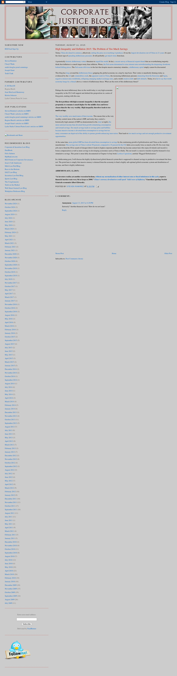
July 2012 (8, 473)
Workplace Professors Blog (15, 191)
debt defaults (142, 78)
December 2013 (11, 412)
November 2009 (11, 588)
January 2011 (10, 538)
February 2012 (10, 491)
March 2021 (9, 243)
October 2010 (10, 549)
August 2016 (10, 315)
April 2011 (9, 527)
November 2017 (11, 282)
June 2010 (9, 563)
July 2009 (8, 603)
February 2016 (10, 329)
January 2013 (10, 452)
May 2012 (9, 480)
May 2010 (9, 567)
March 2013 (9, 444)
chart (100, 122)
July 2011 (8, 516)
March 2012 (9, 488)
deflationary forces (86, 73)
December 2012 (11, 455)
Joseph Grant (10, 70)
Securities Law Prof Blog (14, 175)
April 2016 (9, 322)
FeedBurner (31, 628)
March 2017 (9, 297)
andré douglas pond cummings (16, 67)
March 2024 (9, 228)
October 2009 (10, 592)
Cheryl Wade (10, 64)
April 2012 (9, 484)
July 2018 (8, 279)
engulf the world (102, 61)
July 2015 (8, 347)
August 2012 (10, 470)
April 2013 (9, 441)
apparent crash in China (101, 75)
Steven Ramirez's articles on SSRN (18, 111)
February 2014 (10, 405)
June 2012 (9, 477)
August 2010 (10, 556)
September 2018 (11, 275)
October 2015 (10, 336)
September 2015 (11, 340)
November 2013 (11, 416)
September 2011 (11, 509)
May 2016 (9, 318)
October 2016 (10, 308)
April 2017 (9, 293)
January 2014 (10, 408)
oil (70, 75)
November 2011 (11, 502)
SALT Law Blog (11, 172)
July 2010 (8, 560)
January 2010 (10, 581)
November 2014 (11, 372)
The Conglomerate (12, 182)
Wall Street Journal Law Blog (16, 188)
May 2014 (9, 394)
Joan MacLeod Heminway (14, 92)
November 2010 (11, 545)
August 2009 (10, 599)
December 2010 (11, 542)
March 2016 (9, 326)
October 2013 (10, 419)
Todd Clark (9, 73)
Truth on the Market (12, 185)
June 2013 (9, 434)
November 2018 (11, 268)
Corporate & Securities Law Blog (17, 147)
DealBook (8, 150)
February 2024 (10, 232)
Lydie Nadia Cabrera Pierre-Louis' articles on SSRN (24, 126)
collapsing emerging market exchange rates (97, 78)
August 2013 (10, 426)
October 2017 (10, 286)
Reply (64, 210)
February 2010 (10, 578)
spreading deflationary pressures (80, 55)
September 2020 (11, 264)
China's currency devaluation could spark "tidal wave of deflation (119, 179)
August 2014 (10, 383)
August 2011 (10, 513)
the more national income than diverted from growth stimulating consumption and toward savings (83, 125)
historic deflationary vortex (76, 61)
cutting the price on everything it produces (107, 52)
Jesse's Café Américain (13, 163)
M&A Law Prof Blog (12, 166)
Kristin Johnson (11, 95)
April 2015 (9, 358)
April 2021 (9, 239)
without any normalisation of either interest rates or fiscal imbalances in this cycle (127, 176)
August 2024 (10, 214)
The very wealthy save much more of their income (74, 116)
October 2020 (10, 261)
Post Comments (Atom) (74, 258)
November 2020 (11, 257)
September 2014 (11, 380)
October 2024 (10, 207)
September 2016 (11, 311)
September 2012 (11, 466)
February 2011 (10, 534)
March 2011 (9, 531)
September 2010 (11, 552)
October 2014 (10, 376)
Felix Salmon (10, 153)
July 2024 (8, 218)
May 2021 (9, 236)
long (67, 73)
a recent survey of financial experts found (129, 61)
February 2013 (10, 448)
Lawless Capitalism (124, 153)
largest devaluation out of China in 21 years (147, 52)
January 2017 (10, 300)
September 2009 (11, 596)
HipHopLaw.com (11, 156)
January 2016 (10, 333)
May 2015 (9, 354)
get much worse (111, 55)
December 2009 (11, 585)
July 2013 (8, 430)
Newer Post (59, 253)
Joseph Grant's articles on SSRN (16, 123)
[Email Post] (97, 186)
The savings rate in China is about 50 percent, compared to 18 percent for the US (96, 145)
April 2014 (9, 398)
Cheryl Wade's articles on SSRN (16, 114)
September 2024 (11, 210)
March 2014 (9, 401)
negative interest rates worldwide (67, 78)
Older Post (168, 253)
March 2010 (9, 574)
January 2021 (10, 250)
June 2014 (9, 390)
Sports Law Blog (11, 178)
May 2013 (9, 437)
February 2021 (10, 246)
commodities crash (81, 75)
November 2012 (11, 459)
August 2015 (10, 344)
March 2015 (9, 362)
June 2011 (9, 520)
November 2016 (11, 304)
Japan (165, 75)
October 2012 (10, 462)
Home (114, 253)
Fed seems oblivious (82, 67)
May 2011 (9, 524)
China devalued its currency (71, 52)
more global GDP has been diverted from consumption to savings (92, 142)
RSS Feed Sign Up (12, 49)
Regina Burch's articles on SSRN (17, 120)
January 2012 (10, 495)
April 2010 (9, 570)
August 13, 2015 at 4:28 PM (82, 203)
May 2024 (9, 225)
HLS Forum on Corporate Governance (19, 159)
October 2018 (10, 272)
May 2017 (9, 290)
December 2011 (11, 498)
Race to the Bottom (12, 169)
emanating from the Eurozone (148, 75)
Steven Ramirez (11, 61)
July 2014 (8, 387)
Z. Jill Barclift (10, 85)
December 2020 (11, 254)
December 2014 (11, 369)
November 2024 (11, 203)
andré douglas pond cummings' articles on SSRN (23, 117)
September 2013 (11, 423)
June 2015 (9, 351)
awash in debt (128, 78)
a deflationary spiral (136, 67)
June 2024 (9, 221)
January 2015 (10, 365)
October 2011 (10, 506)
